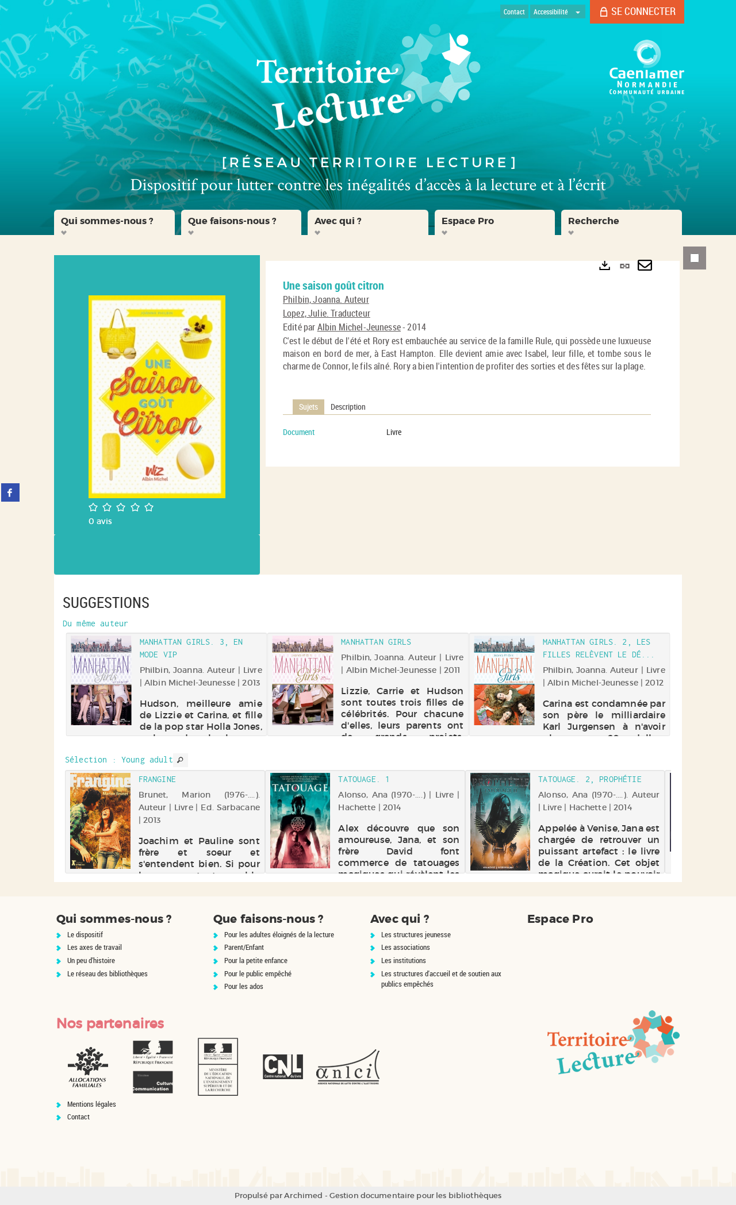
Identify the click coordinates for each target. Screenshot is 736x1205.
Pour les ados (243, 986)
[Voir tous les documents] (180, 760)
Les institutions (403, 960)
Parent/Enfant (244, 947)
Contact (78, 1116)
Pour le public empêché (258, 973)
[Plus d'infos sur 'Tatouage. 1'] (300, 820)
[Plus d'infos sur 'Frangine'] (100, 821)
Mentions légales (91, 1104)
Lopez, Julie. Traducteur (326, 313)
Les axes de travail (94, 947)
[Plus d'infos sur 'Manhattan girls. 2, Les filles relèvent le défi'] (503, 681)
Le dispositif (85, 934)
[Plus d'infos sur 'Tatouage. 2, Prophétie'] (500, 822)
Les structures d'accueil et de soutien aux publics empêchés (441, 979)
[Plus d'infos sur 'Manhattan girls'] (302, 680)
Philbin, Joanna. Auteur (326, 299)
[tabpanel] (467, 432)
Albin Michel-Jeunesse (359, 327)
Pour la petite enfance (256, 960)
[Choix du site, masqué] (577, 11)
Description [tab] (348, 406)
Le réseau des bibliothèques (107, 973)
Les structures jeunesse (416, 934)
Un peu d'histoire (91, 960)
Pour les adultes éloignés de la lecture (279, 934)
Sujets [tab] (308, 406)
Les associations (405, 947)
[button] (114, 222)
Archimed (303, 1195)
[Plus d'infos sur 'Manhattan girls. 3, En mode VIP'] (100, 680)
